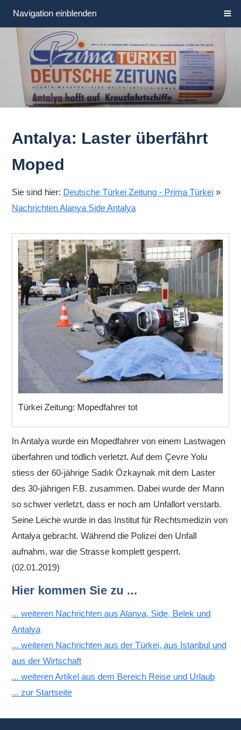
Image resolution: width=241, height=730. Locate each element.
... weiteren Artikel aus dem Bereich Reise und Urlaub (113, 676)
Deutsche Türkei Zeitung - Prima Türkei (138, 192)
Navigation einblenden (55, 13)
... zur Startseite (42, 692)
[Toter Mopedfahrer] (120, 316)
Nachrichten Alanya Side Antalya (74, 208)
